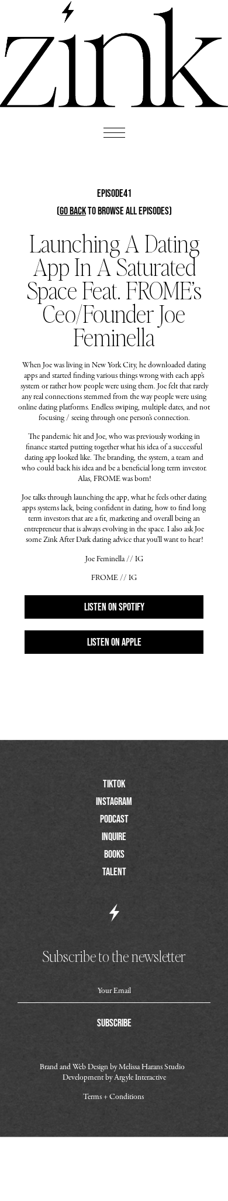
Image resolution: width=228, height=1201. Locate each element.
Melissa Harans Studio (152, 1067)
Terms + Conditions (113, 1097)
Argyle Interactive (140, 1078)
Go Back (73, 211)
